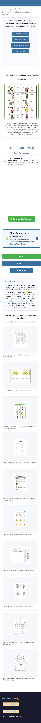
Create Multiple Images (20, 45)
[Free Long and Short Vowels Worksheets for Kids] (20, 591)
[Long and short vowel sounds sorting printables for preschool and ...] (20, 339)
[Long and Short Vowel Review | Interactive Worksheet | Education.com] (20, 627)
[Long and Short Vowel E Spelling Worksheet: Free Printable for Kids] (20, 662)
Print (21, 256)
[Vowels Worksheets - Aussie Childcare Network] (20, 375)
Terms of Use (11, 704)
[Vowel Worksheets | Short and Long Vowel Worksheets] (20, 447)
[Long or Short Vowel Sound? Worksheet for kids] (20, 519)
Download (22, 263)
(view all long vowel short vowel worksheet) (20, 322)
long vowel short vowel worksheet (20, 9)
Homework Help (20, 39)
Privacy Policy (11, 711)
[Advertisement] (20, 191)
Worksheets (10, 699)
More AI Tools (20, 51)
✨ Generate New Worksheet (21, 219)
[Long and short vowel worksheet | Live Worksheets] (20, 555)
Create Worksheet (20, 34)
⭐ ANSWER (22, 270)
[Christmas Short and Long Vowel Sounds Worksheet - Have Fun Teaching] (20, 411)
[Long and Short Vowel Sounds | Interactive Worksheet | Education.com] (20, 483)
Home (4, 9)
